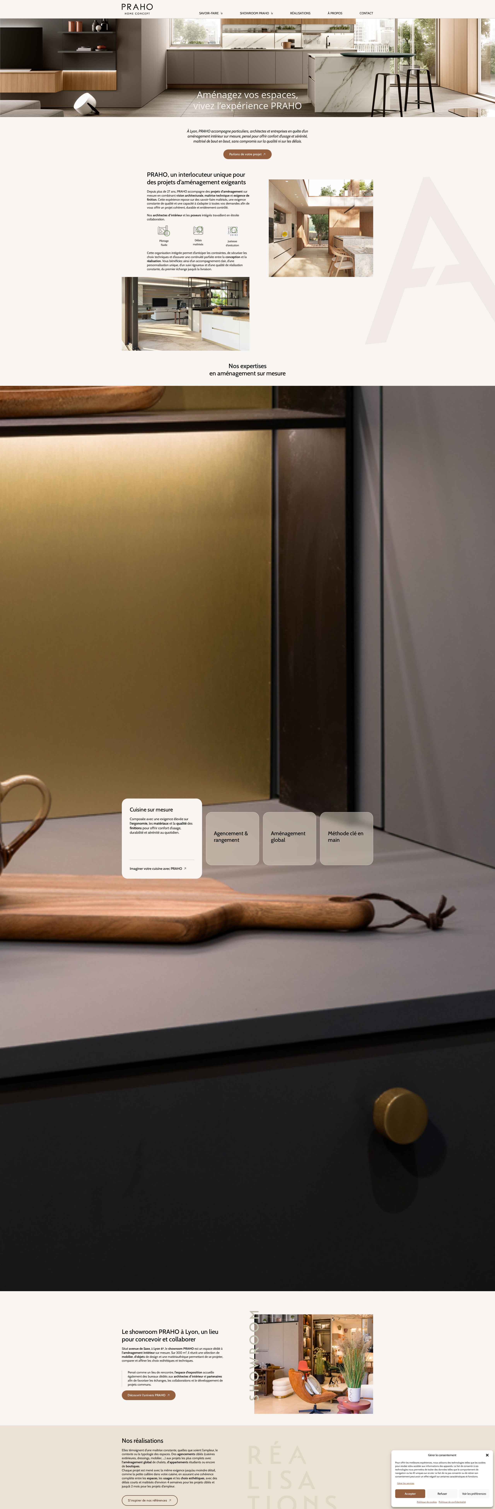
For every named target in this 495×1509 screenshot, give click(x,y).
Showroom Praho (254, 13)
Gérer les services (405, 1483)
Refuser (442, 1493)
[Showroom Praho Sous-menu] (272, 11)
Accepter (410, 1493)
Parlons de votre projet (245, 154)
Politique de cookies (427, 1502)
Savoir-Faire (209, 13)
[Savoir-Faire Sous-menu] (222, 11)
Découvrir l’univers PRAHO (147, 1395)
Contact (366, 13)
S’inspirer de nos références (147, 1500)
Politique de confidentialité (452, 1502)
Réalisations (300, 13)
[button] (487, 1455)
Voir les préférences (474, 1493)
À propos (335, 13)
